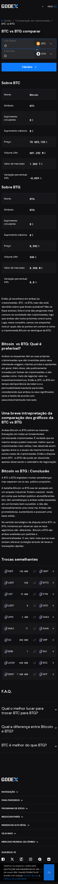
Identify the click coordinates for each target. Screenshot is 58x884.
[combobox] (40, 6)
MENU (50, 6)
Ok (49, 872)
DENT (11, 674)
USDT (11, 582)
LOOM (11, 663)
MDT (10, 571)
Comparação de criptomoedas (32, 20)
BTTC (46, 582)
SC (9, 640)
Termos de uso (30, 875)
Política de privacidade (15, 878)
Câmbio (27, 67)
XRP (45, 640)
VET (10, 594)
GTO (45, 605)
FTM (45, 594)
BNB (10, 651)
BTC (45, 663)
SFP (45, 674)
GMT (45, 571)
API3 (10, 617)
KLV (45, 651)
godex (7, 20)
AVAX (46, 617)
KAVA (46, 628)
